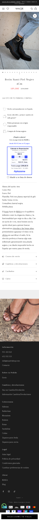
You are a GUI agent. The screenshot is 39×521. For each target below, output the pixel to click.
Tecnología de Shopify (24, 502)
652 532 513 (7, 356)
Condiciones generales (11, 463)
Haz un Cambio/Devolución (13, 390)
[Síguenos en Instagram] (9, 491)
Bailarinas (6, 411)
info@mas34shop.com (11, 361)
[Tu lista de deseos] (8, 9)
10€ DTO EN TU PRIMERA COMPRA (11, 1)
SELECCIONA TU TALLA (19, 517)
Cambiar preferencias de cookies (15, 468)
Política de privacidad (11, 459)
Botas (4, 424)
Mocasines (6, 416)
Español (18, 497)
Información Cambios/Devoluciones (16, 394)
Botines (5, 420)
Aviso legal (6, 454)
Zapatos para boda (10, 438)
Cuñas (4, 433)
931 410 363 (7, 352)
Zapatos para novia (10, 442)
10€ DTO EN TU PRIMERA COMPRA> (17, 98)
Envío (4, 378)
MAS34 (19, 212)
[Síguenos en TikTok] (14, 491)
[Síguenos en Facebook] (3, 491)
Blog (4, 484)
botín (6, 212)
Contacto (5, 365)
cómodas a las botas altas (23, 228)
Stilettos (5, 407)
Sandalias (6, 429)
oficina (5, 235)
